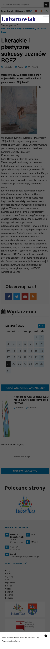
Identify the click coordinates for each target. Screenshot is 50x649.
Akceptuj (17, 641)
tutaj (37, 637)
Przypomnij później (8, 641)
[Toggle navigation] (46, 18)
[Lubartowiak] (18, 18)
